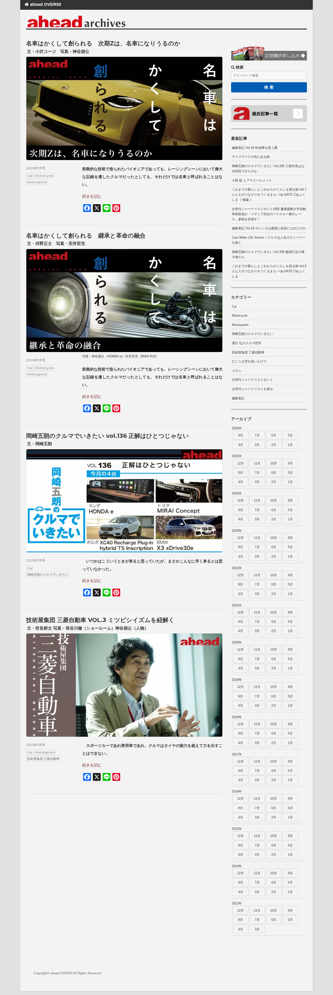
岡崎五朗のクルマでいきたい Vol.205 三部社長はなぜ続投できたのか (268, 168)
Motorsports (37, 182)
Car (30, 176)
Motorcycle (44, 176)
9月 (290, 463)
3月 (257, 445)
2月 (273, 445)
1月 (290, 445)
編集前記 (238, 398)
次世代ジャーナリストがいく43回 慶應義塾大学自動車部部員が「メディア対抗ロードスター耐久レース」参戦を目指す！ (269, 214)
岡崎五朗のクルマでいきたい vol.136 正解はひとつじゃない (107, 435)
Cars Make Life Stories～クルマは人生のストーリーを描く (268, 240)
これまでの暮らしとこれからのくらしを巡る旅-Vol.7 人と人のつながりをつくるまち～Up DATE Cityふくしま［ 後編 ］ (269, 194)
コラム (236, 370)
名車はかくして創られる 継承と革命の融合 (86, 235)
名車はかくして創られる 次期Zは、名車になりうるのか (103, 43)
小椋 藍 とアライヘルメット (252, 180)
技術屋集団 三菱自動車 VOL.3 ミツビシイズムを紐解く (100, 619)
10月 (273, 463)
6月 (273, 435)
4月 (240, 445)
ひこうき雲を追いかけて (249, 361)
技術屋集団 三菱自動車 (43, 759)
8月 (240, 435)
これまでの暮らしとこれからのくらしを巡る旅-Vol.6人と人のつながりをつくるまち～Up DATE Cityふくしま (269, 271)
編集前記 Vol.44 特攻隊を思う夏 (254, 148)
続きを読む (92, 196)
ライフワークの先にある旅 (251, 157)
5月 (290, 435)
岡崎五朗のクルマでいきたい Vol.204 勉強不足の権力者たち (268, 254)
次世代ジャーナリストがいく (252, 380)
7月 (257, 435)
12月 (240, 463)
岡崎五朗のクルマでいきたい (47, 574)
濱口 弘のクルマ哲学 (246, 343)
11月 (257, 463)
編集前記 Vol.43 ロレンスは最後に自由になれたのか (269, 228)
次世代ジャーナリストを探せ (252, 389)
